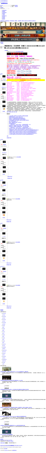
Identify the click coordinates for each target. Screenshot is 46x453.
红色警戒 (1, 371)
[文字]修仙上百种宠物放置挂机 (8, 434)
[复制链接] (6, 50)
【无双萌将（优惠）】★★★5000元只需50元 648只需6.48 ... (27, 20)
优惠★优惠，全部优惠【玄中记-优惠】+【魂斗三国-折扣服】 (19, 125)
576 (4, 152)
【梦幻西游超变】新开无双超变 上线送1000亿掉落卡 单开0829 (19, 120)
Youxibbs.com (6, 450)
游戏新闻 (3, 11)
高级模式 (1, 439)
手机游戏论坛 (4, 12)
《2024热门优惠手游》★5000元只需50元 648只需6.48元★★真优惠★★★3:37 (21, 134)
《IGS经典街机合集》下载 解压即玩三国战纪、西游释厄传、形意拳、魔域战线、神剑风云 (17, 407)
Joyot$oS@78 (2, 266)
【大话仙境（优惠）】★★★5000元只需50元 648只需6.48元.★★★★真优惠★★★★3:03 (23, 133)
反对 (11, 176)
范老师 (1, 73)
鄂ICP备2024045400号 (18, 445)
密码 (1, 6)
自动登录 (13, 5)
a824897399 (4, 360)
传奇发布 (3, 16)
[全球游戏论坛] (4, 3)
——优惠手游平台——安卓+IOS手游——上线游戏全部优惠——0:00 (20, 124)
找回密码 (16, 5)
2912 (5, 152)
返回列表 (1, 42)
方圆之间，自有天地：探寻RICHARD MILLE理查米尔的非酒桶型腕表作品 (14, 416)
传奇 (10, 61)
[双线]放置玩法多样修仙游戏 (7, 398)
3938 (2, 87)
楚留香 (16, 20)
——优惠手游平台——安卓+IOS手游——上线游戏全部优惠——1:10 (20, 127)
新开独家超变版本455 (12, 123)
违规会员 (3, 13)
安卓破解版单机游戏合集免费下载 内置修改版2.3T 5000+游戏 (13, 380)
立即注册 (16, 6)
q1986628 (3, 348)
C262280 (1, 139)
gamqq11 (3, 354)
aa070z (3, 333)
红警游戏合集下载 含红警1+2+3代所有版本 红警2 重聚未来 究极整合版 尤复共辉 (16, 389)
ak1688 (1, 223)
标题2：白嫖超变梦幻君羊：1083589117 (15, 122)
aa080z (3, 330)
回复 (8, 176)
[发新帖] (1, 43)
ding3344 (3, 345)
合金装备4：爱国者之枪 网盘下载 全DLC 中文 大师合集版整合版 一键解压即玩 (15, 371)
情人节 (1, 416)
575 (2, 152)
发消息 (4, 111)
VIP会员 (3, 14)
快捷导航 (1, 7)
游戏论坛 (1, 445)
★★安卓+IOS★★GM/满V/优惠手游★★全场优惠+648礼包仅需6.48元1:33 (20, 128)
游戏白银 (4, 271)
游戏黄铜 (4, 185)
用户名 (1, 5)
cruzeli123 (3, 357)
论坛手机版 (5, 445)
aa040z (3, 342)
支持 (10, 176)
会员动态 (4, 15)
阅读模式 (22, 51)
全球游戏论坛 (4, 10)
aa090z (3, 327)
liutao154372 (4, 351)
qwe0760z (3, 324)
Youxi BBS (5, 448)
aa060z (3, 336)
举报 (10, 137)
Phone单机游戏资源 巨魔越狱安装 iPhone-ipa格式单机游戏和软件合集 (14, 425)
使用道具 (8, 137)
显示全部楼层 (18, 51)
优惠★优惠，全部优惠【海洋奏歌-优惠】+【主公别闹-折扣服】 (19, 126)
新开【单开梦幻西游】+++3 (13, 121)
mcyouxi (1, 398)
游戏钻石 (4, 144)
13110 (5, 87)
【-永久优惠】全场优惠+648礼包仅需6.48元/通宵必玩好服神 (18, 115)
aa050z (3, 339)
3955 (4, 87)
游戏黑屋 (8, 445)
